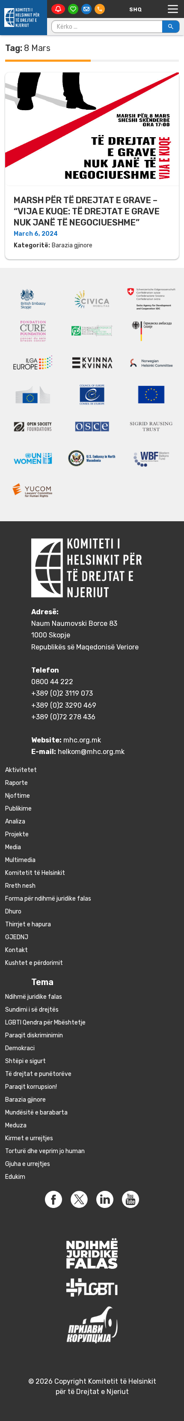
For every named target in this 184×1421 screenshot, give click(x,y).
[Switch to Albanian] (135, 9)
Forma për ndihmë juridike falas (48, 898)
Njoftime (17, 795)
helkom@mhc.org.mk (91, 752)
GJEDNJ (16, 937)
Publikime (18, 808)
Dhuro (13, 911)
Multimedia (20, 860)
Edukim (15, 1177)
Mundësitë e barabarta (36, 1112)
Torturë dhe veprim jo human (45, 1151)
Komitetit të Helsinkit (35, 873)
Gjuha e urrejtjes (27, 1164)
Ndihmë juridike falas (33, 996)
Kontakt (16, 950)
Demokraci (20, 1048)
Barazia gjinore (72, 245)
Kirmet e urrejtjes (29, 1138)
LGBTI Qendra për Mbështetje (45, 1022)
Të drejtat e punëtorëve (38, 1074)
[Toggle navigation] (173, 9)
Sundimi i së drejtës (32, 1009)
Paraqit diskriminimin (34, 1035)
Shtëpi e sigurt (25, 1061)
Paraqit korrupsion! (31, 1087)
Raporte (16, 783)
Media (13, 847)
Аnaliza (15, 821)
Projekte (17, 834)
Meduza (16, 1125)
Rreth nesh (20, 885)
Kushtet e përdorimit (34, 963)
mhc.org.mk (82, 740)
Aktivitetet (21, 770)
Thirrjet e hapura (28, 924)
